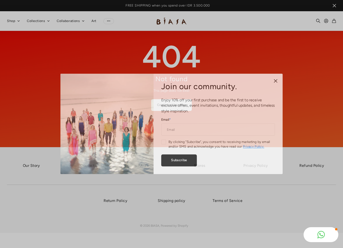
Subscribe (178, 159)
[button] (321, 234)
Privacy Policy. (251, 146)
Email (166, 120)
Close (273, 82)
